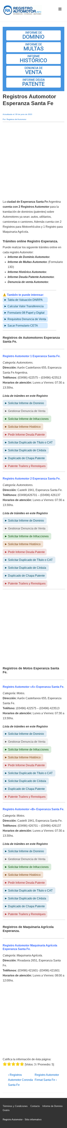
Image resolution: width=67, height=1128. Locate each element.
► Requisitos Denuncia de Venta (25, 319)
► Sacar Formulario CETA (21, 325)
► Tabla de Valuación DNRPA (23, 299)
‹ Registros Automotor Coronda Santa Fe (20, 1079)
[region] (33, 59)
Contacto (35, 1106)
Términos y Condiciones (15, 1106)
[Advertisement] (33, 160)
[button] (33, 35)
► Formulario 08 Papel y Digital (24, 312)
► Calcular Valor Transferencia (24, 306)
